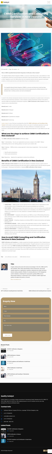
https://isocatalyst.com (16, 279)
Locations (15, 69)
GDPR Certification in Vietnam (13, 355)
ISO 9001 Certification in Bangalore (14, 349)
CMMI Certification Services (25, 256)
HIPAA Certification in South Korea (14, 367)
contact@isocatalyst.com (9, 416)
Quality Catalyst (5, 123)
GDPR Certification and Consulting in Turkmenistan (18, 374)
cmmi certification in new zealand (11, 256)
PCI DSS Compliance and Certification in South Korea (18, 361)
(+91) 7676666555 (8, 413)
